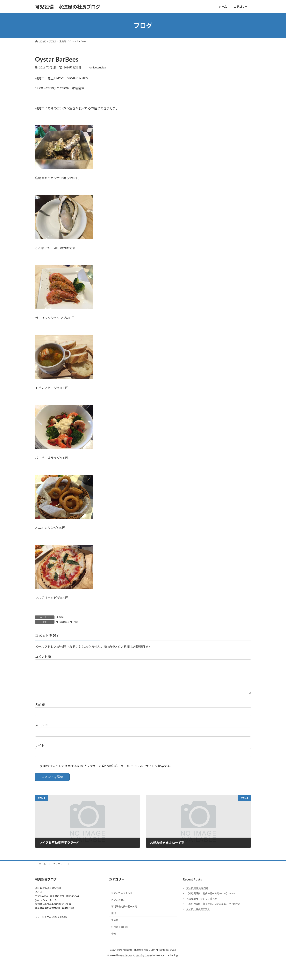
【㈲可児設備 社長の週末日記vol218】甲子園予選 (213, 903)
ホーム (42, 864)
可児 (76, 621)
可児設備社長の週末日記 (124, 906)
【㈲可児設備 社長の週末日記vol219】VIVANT (211, 893)
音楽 (113, 933)
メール (41, 725)
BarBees (64, 621)
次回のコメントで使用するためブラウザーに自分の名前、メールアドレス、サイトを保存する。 (106, 766)
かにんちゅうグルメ (121, 892)
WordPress (126, 955)
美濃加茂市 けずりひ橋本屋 (201, 898)
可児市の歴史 (118, 899)
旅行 (113, 913)
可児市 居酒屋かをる (198, 908)
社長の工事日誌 (119, 926)
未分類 (59, 617)
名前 (40, 704)
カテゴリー (59, 864)
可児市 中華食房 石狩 (197, 888)
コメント (43, 656)
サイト (39, 745)
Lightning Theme (143, 955)
